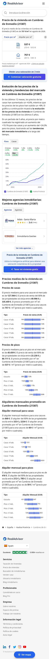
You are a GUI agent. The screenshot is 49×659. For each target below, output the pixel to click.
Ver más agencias (24, 248)
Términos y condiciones (13, 624)
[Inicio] (3, 527)
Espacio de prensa (10, 610)
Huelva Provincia (23, 527)
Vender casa (8, 575)
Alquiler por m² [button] (25, 37)
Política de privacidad (12, 627)
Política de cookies (10, 631)
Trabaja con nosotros (12, 613)
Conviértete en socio (11, 592)
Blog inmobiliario (10, 582)
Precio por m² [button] (10, 37)
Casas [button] (14, 141)
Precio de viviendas (11, 567)
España (10, 527)
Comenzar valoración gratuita (26, 76)
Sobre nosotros (9, 606)
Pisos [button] (6, 141)
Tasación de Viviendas (12, 564)
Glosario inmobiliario (12, 578)
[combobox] (24, 12)
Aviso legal (7, 635)
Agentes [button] (18, 210)
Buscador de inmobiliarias (14, 571)
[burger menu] (43, 3)
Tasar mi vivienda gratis (26, 269)
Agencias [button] (8, 210)
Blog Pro (6, 596)
